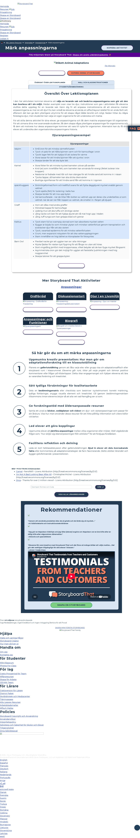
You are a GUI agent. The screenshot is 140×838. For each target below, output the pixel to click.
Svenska (4, 795)
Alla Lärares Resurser (14, 43)
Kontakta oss (6, 655)
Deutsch (4, 769)
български (5, 825)
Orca (18, 480)
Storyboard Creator (9, 641)
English (3, 760)
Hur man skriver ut (9, 644)
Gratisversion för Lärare (11, 690)
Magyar (3, 819)
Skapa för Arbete (8, 679)
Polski (3, 807)
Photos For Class (8, 666)
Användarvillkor (8, 719)
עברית (2, 780)
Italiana (3, 772)
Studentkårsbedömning (71, 87)
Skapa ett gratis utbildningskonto (90, 55)
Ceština (3, 813)
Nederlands (5, 775)
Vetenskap (29, 43)
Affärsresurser (7, 676)
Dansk (3, 792)
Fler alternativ (110, 66)
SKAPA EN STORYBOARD (71, 605)
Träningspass (6, 699)
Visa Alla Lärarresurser (71, 494)
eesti (2, 836)
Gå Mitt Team (6, 682)
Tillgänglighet (7, 728)
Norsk (3, 801)
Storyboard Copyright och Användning (19, 716)
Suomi (3, 798)
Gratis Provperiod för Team (13, 674)
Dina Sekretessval (9, 731)
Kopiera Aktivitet (117, 48)
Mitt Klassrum (7, 663)
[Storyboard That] (25, 4)
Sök (99, 487)
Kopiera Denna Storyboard (85, 73)
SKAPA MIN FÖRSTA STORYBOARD (70, 628)
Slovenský (5, 816)
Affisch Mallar (6, 708)
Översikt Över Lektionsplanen (49, 82)
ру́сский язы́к (7, 789)
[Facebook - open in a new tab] (1, 741)
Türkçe (3, 804)
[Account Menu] (5, 21)
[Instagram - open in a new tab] (1, 745)
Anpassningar (40, 43)
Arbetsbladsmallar (9, 705)
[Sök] (12, 9)
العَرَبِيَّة (2, 783)
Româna (4, 810)
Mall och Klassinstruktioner (93, 82)
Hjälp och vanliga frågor (11, 638)
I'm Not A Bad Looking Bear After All (34, 474)
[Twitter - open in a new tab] (1, 749)
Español (4, 763)
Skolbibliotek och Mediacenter (15, 696)
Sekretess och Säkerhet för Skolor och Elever (22, 725)
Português (5, 777)
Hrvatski (4, 822)
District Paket (6, 693)
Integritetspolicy (8, 722)
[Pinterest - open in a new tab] (1, 752)
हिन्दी (2, 786)
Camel (19, 471)
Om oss (3, 652)
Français (4, 766)
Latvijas (3, 833)
